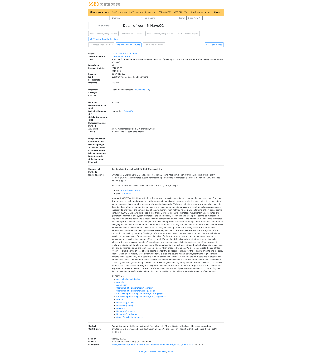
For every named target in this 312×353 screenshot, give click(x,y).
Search (182, 18)
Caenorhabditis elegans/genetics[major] (134, 288)
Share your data (99, 12)
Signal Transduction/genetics (129, 317)
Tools (186, 12)
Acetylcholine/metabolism (128, 279)
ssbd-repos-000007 (121, 56)
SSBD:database (136, 12)
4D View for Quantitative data (104, 39)
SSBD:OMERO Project (188, 33)
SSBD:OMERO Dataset (132, 33)
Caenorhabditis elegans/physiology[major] (136, 291)
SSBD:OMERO (165, 12)
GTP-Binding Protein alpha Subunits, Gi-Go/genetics (140, 293)
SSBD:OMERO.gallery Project (160, 33)
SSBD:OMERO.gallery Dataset (103, 33)
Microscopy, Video (125, 302)
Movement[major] (124, 305)
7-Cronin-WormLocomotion (124, 53)
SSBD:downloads (214, 44)
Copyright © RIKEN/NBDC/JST (152, 351)
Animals (120, 282)
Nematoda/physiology (126, 314)
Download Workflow (154, 44)
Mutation (120, 308)
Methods (120, 299)
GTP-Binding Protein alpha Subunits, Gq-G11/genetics (141, 296)
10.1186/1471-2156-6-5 (130, 190)
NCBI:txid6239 (142, 89)
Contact (170, 351)
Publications (197, 12)
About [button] (208, 12)
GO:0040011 (129, 111)
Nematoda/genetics (125, 311)
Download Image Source (101, 44)
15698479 (126, 193)
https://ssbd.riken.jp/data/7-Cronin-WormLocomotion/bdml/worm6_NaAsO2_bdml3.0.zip (152, 344)
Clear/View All (194, 18)
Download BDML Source (128, 44)
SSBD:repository (119, 12)
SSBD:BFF (177, 12)
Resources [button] (150, 12)
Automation (121, 285)
